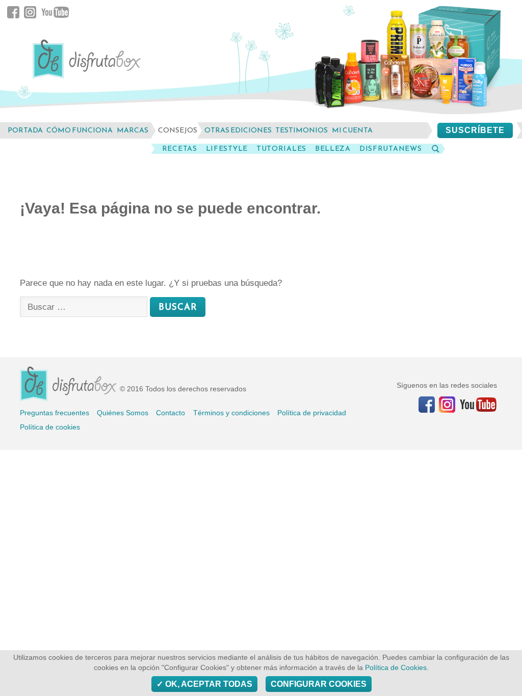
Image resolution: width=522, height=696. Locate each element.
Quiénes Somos (122, 413)
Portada (25, 130)
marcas (132, 130)
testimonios (301, 130)
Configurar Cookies (319, 684)
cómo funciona (79, 130)
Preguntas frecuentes (54, 413)
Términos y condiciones (231, 413)
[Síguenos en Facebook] (427, 404)
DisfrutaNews (390, 149)
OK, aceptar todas (207, 684)
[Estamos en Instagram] (447, 404)
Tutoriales (281, 149)
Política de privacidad (311, 413)
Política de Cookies (396, 668)
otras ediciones (238, 130)
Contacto (170, 413)
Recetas (179, 149)
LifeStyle (227, 149)
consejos (177, 130)
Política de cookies (50, 427)
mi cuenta (352, 130)
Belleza (333, 149)
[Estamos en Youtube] (478, 404)
